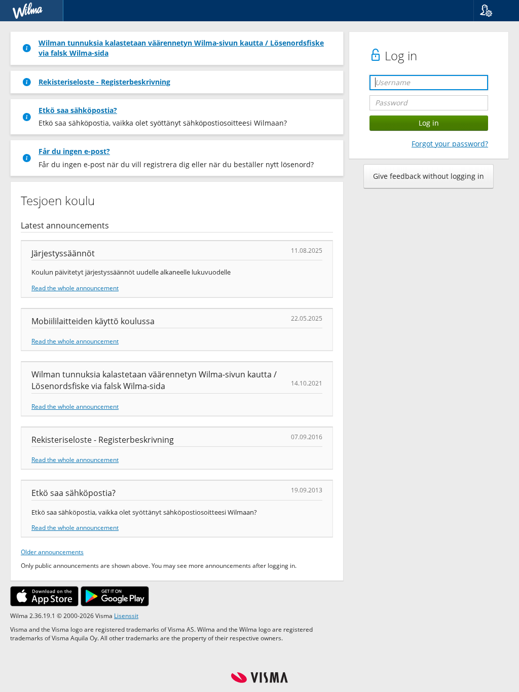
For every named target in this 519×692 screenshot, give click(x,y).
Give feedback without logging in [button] (428, 176)
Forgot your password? (450, 143)
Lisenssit (126, 615)
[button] (492, 10)
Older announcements (52, 552)
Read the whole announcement (75, 288)
